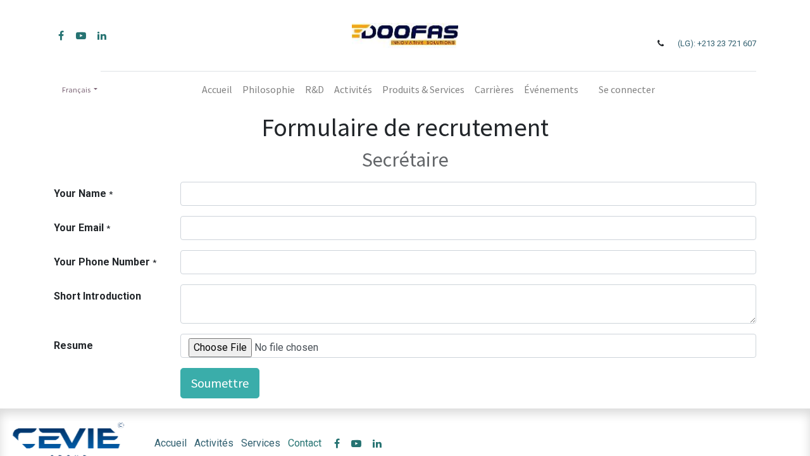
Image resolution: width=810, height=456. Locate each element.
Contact (304, 443)
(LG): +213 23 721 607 (717, 43)
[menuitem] (217, 89)
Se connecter (627, 89)
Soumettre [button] (220, 383)
